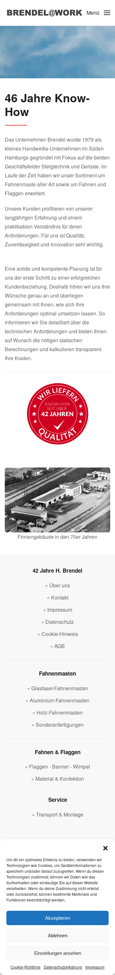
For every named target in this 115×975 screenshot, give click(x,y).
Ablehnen (57, 935)
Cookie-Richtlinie (26, 967)
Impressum (94, 967)
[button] (105, 847)
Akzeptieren (57, 918)
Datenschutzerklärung (63, 967)
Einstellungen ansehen (57, 953)
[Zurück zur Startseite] (45, 13)
